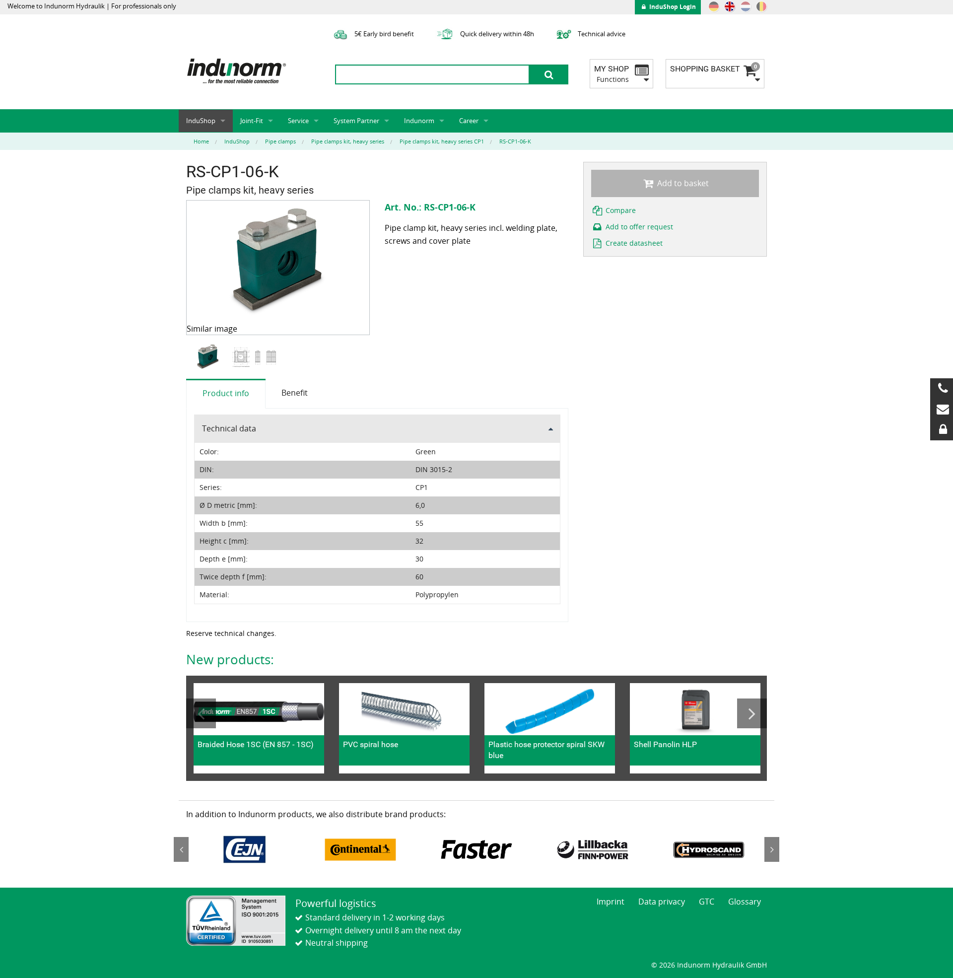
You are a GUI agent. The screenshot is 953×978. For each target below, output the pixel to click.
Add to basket (682, 183)
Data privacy (661, 901)
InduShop (200, 120)
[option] (209, 357)
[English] (729, 6)
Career (468, 120)
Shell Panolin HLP (665, 744)
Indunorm (419, 120)
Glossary (744, 901)
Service (298, 120)
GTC (706, 901)
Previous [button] (201, 713)
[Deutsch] (713, 6)
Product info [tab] (226, 393)
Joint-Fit (251, 120)
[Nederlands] (745, 6)
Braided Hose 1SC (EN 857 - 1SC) (256, 744)
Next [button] (752, 713)
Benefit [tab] (294, 392)
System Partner (356, 120)
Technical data (229, 428)
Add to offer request (638, 226)
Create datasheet (633, 243)
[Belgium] (761, 6)
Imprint (610, 901)
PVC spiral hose (370, 744)
